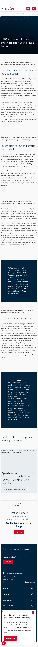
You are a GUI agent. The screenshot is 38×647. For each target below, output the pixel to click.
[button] (4, 643)
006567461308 (31, 582)
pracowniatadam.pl (7, 178)
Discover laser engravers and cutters (15, 489)
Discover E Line (10, 638)
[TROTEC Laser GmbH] (9, 8)
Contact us (19, 532)
